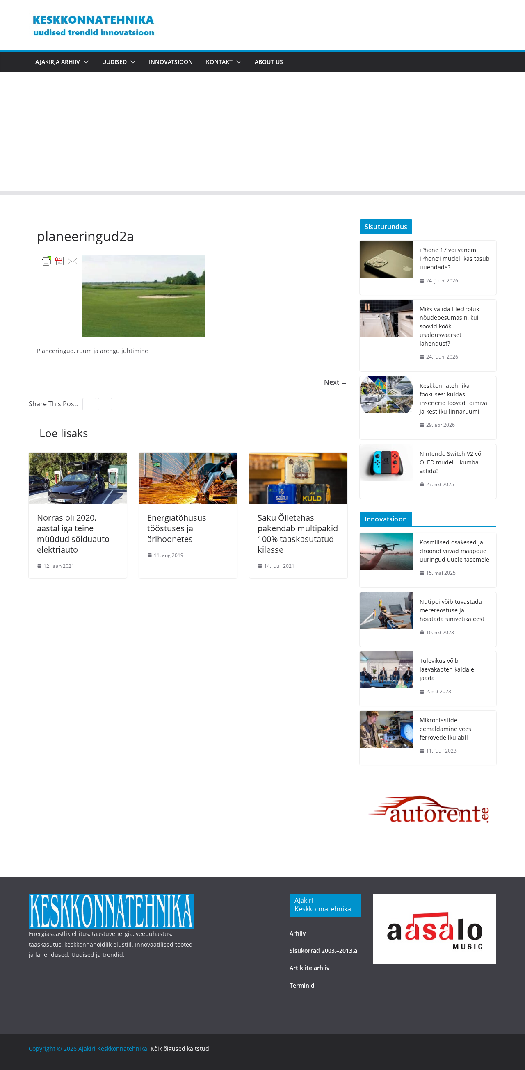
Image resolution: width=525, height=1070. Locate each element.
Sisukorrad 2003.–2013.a (323, 950)
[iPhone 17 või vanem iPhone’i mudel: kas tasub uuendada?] (386, 268)
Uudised (114, 62)
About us (269, 62)
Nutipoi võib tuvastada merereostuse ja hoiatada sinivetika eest (452, 610)
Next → (335, 382)
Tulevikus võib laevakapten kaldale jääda (447, 669)
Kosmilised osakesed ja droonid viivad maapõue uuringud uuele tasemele (454, 550)
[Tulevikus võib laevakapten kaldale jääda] (386, 678)
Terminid (302, 985)
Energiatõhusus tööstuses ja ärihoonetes (176, 528)
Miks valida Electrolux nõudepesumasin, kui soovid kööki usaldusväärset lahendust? (449, 326)
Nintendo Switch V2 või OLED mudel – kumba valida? (451, 462)
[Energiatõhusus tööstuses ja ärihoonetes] (188, 458)
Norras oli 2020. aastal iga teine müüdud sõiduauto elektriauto (73, 533)
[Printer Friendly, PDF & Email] (59, 260)
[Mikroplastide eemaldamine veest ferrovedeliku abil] (386, 738)
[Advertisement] (262, 133)
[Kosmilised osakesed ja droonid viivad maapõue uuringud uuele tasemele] (386, 560)
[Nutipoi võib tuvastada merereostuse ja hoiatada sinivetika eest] (386, 619)
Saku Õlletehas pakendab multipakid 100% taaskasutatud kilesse (298, 533)
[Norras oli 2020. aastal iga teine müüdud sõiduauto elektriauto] (78, 458)
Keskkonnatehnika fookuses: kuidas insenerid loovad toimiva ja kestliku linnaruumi (453, 398)
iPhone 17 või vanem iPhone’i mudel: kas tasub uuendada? (455, 258)
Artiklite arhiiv (310, 968)
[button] (84, 62)
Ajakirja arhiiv (57, 62)
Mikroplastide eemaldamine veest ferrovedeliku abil (446, 728)
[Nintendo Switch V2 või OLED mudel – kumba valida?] (386, 471)
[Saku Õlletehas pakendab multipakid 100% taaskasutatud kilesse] (298, 458)
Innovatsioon (171, 62)
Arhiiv (298, 933)
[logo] (111, 899)
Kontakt (219, 62)
